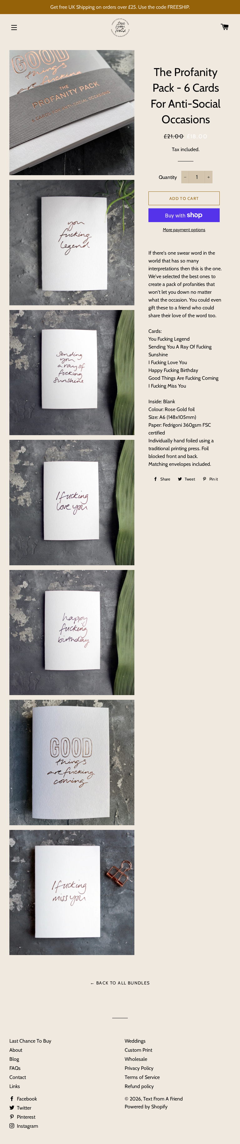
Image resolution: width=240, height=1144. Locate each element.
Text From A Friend (163, 1099)
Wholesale (136, 1059)
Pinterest (25, 1117)
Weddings (135, 1041)
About (15, 1050)
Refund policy (139, 1086)
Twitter (23, 1108)
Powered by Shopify (146, 1107)
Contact (17, 1077)
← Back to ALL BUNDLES (120, 983)
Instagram (27, 1126)
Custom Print (138, 1050)
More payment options (184, 229)
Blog (14, 1059)
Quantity (168, 177)
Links (14, 1086)
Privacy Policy (139, 1068)
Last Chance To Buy (30, 1041)
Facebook (26, 1099)
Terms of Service (142, 1077)
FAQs (15, 1068)
